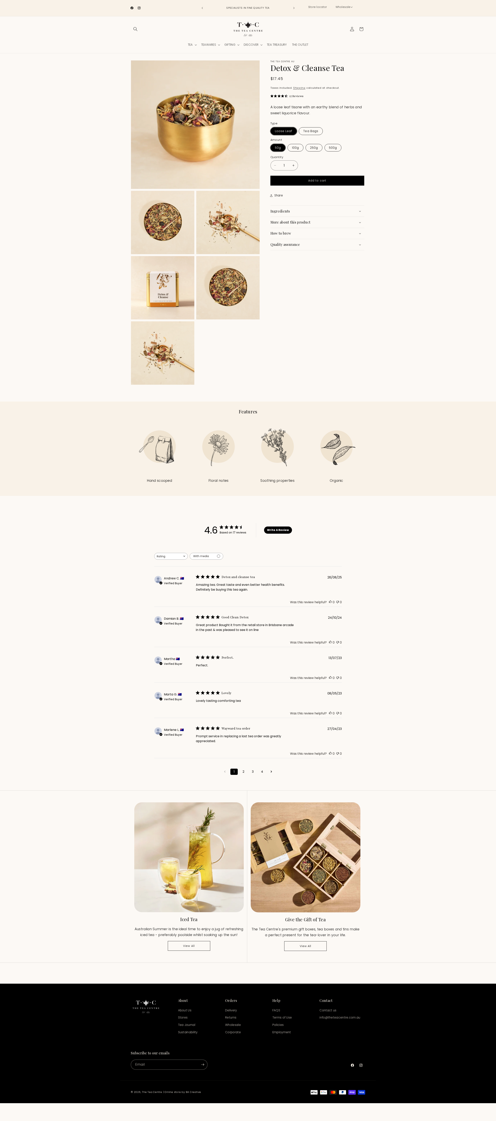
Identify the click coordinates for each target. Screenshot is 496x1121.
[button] (343, 7)
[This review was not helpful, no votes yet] (337, 602)
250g (314, 148)
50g (278, 148)
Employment (281, 1032)
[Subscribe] (202, 1065)
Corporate (233, 1032)
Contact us (327, 1010)
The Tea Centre (152, 1092)
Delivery (231, 1010)
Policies (278, 1025)
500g (333, 148)
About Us (184, 1010)
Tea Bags (310, 131)
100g (295, 148)
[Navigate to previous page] (224, 772)
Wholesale (233, 1025)
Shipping (299, 88)
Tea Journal (186, 1025)
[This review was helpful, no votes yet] (330, 602)
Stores (183, 1017)
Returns (230, 1017)
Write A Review (278, 530)
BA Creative (193, 1092)
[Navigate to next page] (271, 772)
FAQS (276, 1010)
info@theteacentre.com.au (339, 1017)
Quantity (276, 157)
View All (189, 946)
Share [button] (278, 195)
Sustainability (188, 1032)
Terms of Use (282, 1017)
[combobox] (171, 556)
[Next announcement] (294, 8)
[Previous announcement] (202, 8)
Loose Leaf (283, 131)
